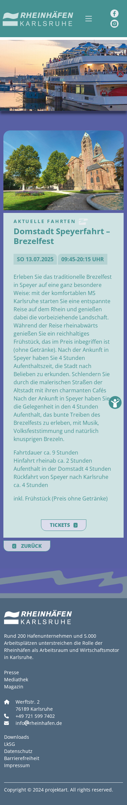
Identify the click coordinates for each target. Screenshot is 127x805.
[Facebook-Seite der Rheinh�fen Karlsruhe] (114, 13)
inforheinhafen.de (39, 723)
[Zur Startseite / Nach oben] (37, 18)
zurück (31, 545)
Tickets (60, 524)
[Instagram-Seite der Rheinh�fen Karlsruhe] (114, 24)
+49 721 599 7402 (35, 716)
